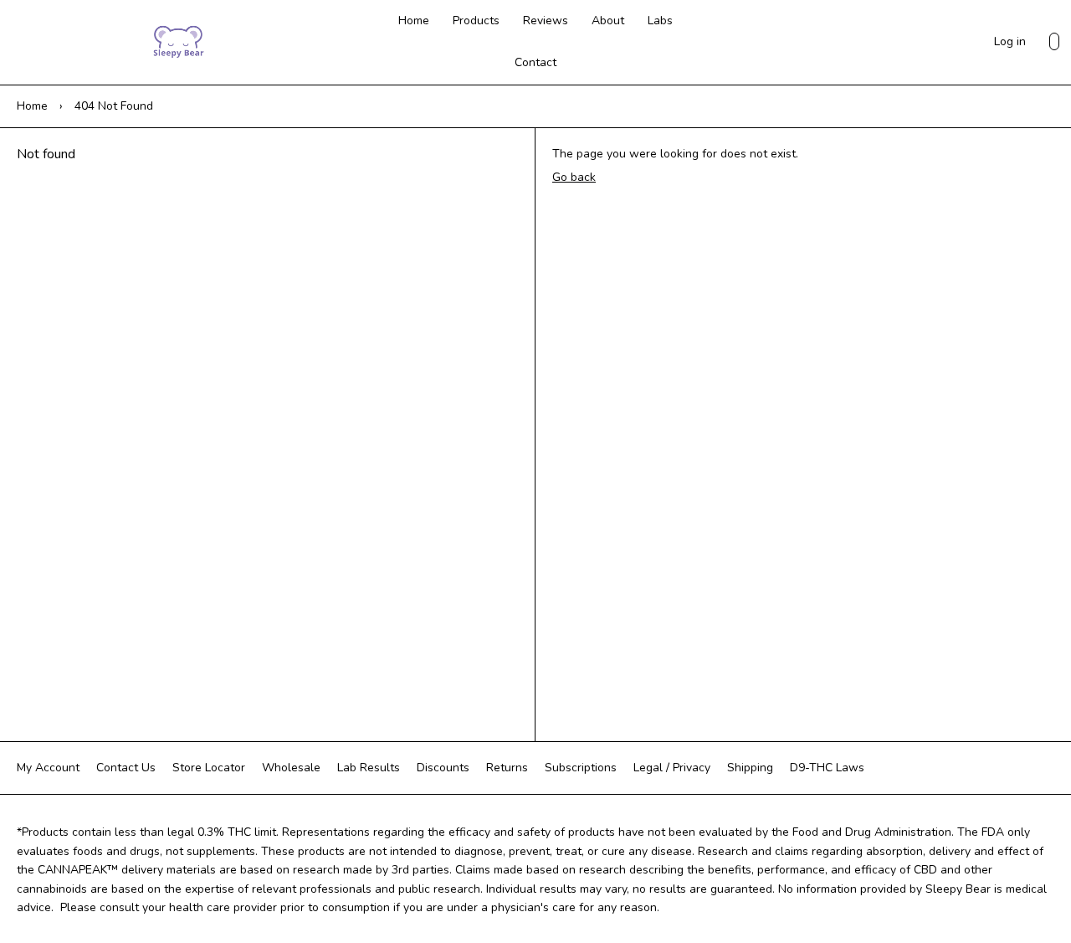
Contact (535, 62)
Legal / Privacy (671, 768)
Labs (660, 20)
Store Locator (208, 768)
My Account (48, 768)
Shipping (750, 768)
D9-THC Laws (827, 768)
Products (476, 20)
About (608, 20)
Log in (1010, 41)
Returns (507, 768)
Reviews (545, 20)
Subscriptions (581, 768)
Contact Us (126, 768)
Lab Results (368, 768)
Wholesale (291, 768)
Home (413, 20)
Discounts (443, 768)
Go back (574, 177)
